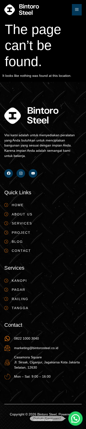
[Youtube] (33, 173)
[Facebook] (8, 173)
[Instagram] (20, 173)
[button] (75, 418)
